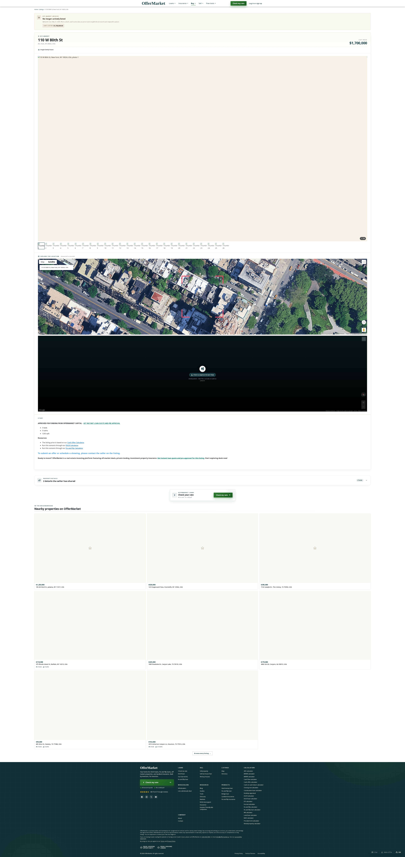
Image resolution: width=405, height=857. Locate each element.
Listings (41, 9)
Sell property (204, 771)
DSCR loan (181, 774)
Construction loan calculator (253, 790)
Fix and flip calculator (250, 807)
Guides (202, 791)
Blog (201, 788)
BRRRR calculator (249, 774)
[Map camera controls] (364, 322)
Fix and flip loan (183, 779)
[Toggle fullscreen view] (364, 262)
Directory (224, 774)
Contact (180, 821)
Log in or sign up (255, 3)
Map (223, 771)
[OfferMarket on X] (151, 797)
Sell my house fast (206, 774)
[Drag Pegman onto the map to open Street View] (364, 330)
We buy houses (205, 777)
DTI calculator (248, 801)
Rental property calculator (252, 824)
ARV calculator (248, 771)
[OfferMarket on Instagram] (146, 797)
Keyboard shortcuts (339, 333)
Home (36, 9)
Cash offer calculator (250, 782)
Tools (201, 794)
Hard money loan (227, 788)
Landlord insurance (228, 797)
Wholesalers (182, 788)
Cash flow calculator (250, 779)
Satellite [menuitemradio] (51, 262)
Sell (200, 3)
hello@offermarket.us (222, 837)
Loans (171, 3)
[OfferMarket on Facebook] (142, 797)
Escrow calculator (249, 804)
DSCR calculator (249, 796)
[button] (202, 374)
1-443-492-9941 (206, 837)
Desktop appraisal (250, 793)
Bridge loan (225, 794)
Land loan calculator (250, 815)
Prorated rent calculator (251, 821)
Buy (192, 3)
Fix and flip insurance (228, 799)
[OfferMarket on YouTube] (156, 797)
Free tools (210, 3)
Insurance (182, 3)
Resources (204, 785)
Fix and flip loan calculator (252, 810)
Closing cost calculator (251, 788)
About (180, 818)
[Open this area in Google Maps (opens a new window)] (41, 333)
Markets (202, 799)
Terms (364, 333)
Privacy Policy (171, 841)
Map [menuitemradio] (42, 262)
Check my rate (238, 3)
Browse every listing (202, 753)
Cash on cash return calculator (253, 785)
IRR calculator (248, 812)
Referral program (205, 802)
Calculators (249, 767)
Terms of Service (250, 853)
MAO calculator (249, 818)
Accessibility (261, 853)
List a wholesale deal (185, 791)
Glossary (203, 797)
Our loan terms (183, 777)
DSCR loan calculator (250, 799)
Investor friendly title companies (206, 808)
